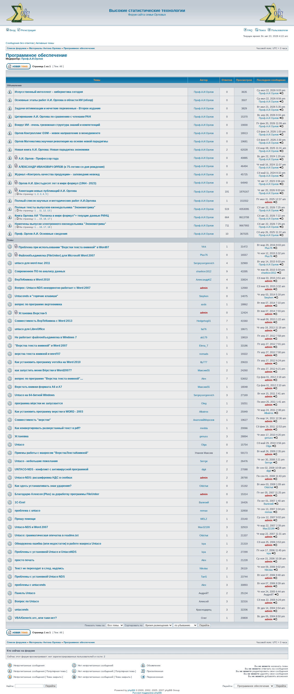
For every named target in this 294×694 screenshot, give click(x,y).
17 (49, 219)
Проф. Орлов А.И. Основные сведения (41, 233)
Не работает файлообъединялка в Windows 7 (46, 337)
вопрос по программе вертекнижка (38, 304)
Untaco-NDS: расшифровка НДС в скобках (43, 477)
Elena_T (203, 345)
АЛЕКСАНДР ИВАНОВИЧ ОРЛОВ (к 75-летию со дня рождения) (62, 166)
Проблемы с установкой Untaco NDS (40, 576)
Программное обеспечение (79, 48)
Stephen (203, 296)
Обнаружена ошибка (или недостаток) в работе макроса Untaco (58, 543)
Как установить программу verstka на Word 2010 (48, 362)
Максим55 (204, 370)
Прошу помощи (25, 518)
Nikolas (204, 568)
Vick (203, 246)
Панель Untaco (25, 593)
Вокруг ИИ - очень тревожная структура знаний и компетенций (57, 125)
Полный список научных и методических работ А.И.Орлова (55, 200)
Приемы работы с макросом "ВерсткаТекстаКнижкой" (51, 452)
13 (48, 210)
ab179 (203, 337)
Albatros (203, 411)
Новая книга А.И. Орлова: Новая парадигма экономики (52, 149)
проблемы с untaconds (30, 585)
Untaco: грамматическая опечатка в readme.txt (47, 535)
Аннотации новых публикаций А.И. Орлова (48, 191)
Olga (203, 444)
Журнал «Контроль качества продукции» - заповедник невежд (57, 174)
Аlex (203, 378)
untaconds (21, 609)
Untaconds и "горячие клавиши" (36, 296)
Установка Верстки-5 (33, 313)
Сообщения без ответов (20, 43)
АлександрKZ (204, 279)
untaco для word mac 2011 (32, 263)
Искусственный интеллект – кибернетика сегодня (49, 92)
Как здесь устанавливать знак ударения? (43, 485)
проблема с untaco (27, 510)
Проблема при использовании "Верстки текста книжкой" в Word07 (64, 247)
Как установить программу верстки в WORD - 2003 (49, 411)
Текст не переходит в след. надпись (39, 568)
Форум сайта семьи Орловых (147, 14)
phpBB (131, 690)
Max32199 (204, 527)
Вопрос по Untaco (27, 601)
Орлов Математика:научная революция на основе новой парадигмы (61, 141)
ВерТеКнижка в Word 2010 (32, 279)
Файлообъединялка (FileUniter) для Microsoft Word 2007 (57, 255)
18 (49, 227)
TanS (204, 576)
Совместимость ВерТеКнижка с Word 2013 (43, 320)
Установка (21, 436)
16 (44, 219)
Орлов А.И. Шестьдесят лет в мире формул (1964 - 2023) (57, 183)
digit (204, 469)
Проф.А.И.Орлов (32, 58)
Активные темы (45, 43)
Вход (12, 30)
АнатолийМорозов (203, 420)
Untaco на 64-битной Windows (35, 395)
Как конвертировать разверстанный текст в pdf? (47, 428)
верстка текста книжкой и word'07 (37, 353)
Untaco (19, 444)
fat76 (203, 329)
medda (204, 428)
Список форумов (16, 48)
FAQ (249, 30)
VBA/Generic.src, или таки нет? (36, 618)
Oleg (203, 403)
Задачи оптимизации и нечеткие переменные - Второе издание (58, 108)
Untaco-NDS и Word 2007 (31, 527)
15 (40, 219)
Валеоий (204, 502)
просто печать (24, 560)
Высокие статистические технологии (147, 10)
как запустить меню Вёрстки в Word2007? (43, 370)
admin (268, 202)
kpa (204, 543)
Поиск (262, 30)
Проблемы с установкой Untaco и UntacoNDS (45, 552)
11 (40, 210)
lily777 (203, 362)
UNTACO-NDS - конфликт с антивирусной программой (51, 469)
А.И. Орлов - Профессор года (39, 158)
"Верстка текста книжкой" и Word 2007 (41, 345)
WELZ (203, 519)
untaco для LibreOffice (30, 329)
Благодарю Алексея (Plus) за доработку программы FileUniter (57, 494)
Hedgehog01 (204, 320)
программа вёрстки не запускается (39, 403)
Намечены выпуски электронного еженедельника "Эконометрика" (60, 224)
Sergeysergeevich (204, 263)
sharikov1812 (203, 271)
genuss (204, 436)
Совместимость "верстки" (33, 419)
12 (44, 210)
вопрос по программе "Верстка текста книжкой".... (49, 378)
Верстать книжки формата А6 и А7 (38, 386)
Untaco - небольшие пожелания (36, 461)
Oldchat (203, 486)
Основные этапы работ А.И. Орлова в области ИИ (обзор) (54, 100)
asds (203, 304)
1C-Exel (20, 502)
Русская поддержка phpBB (147, 692)
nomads (203, 354)
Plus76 (268, 248)
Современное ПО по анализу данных (40, 271)
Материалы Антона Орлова (45, 48)
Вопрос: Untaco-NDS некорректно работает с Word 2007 (52, 287)
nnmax (204, 510)
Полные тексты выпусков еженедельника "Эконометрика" (55, 207)
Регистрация (28, 30)
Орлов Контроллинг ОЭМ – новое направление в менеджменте (57, 133)
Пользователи (279, 30)
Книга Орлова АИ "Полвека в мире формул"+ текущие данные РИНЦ (62, 215)
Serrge (204, 461)
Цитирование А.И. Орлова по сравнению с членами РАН (53, 116)
